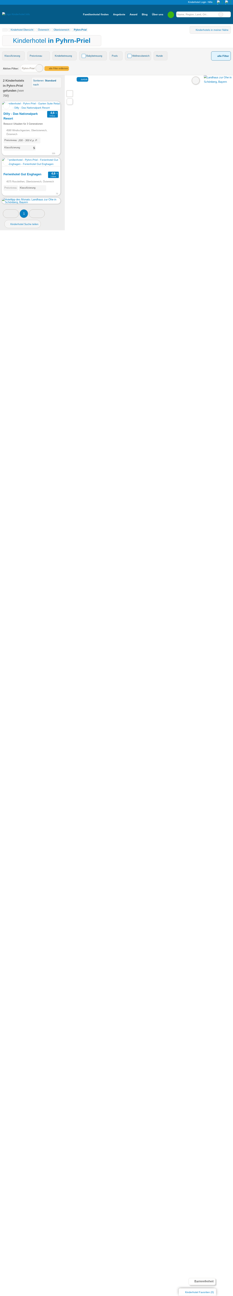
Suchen (228, 14)
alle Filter (223, 56)
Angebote (119, 14)
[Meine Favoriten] (170, 14)
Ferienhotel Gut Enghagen (22, 174)
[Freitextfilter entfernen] (220, 14)
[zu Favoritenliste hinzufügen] (6, 105)
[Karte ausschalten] (196, 80)
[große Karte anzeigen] (69, 93)
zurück (83, 79)
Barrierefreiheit (204, 1281)
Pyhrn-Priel (28, 68)
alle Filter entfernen (58, 68)
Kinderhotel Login (196, 2)
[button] (11, 213)
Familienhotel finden (96, 14)
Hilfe (210, 2)
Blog (145, 14)
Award (133, 14)
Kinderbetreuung (63, 55)
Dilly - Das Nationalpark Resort (20, 116)
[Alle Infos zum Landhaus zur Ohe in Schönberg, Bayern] (218, 81)
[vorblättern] (51, 105)
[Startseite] (4, 30)
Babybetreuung (94, 55)
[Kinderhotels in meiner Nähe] (70, 102)
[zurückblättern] (11, 105)
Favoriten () (199, 1292)
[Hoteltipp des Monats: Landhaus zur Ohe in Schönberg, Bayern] (31, 202)
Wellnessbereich (140, 55)
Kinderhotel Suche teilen (24, 224)
